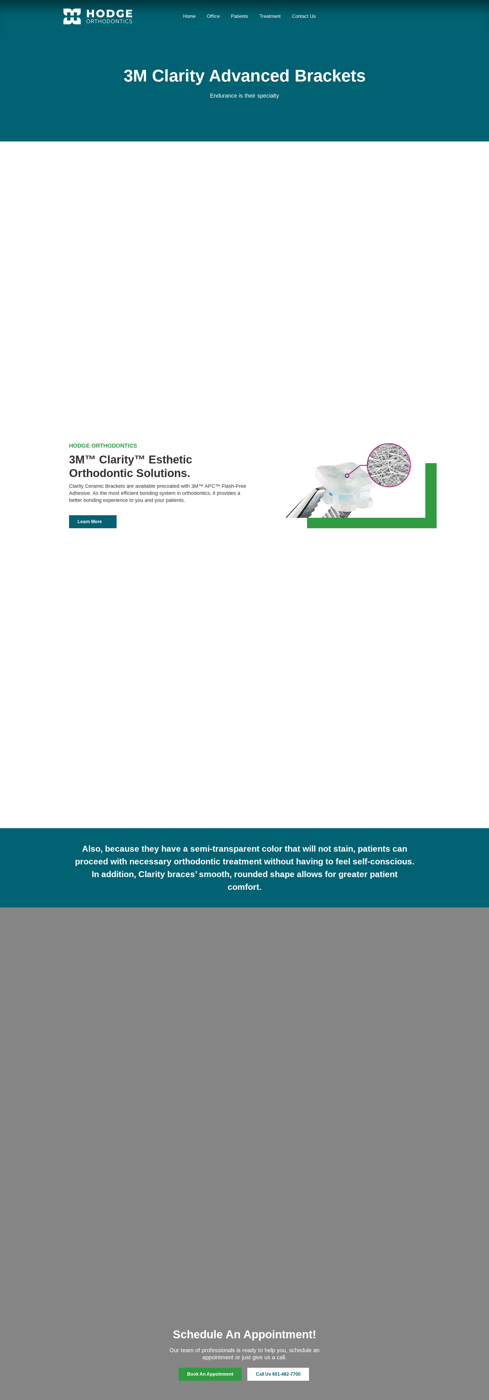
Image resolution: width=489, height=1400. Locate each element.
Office (213, 16)
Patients (239, 16)
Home (189, 16)
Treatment (270, 16)
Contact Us (304, 16)
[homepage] (97, 16)
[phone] (408, 16)
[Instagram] (395, 16)
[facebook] (381, 16)
